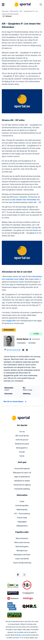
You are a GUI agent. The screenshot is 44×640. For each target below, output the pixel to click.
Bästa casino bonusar (22, 542)
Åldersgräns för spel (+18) (22, 473)
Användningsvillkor (22, 505)
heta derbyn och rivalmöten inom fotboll (22, 278)
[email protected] (13, 350)
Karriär (22, 456)
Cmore (35, 230)
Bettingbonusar (22, 551)
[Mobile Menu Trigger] (3, 4)
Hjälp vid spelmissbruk (22, 477)
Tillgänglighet (22, 522)
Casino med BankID (22, 559)
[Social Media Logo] (18, 575)
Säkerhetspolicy (22, 510)
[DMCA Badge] (14, 585)
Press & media (22, 518)
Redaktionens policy (22, 444)
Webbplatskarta (22, 526)
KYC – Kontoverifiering (22, 514)
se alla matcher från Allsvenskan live (25, 199)
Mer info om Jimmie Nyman (13, 401)
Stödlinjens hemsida (21, 635)
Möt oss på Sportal (22, 436)
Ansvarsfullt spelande (22, 469)
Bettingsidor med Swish (22, 555)
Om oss (22, 432)
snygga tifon (11, 320)
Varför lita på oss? (22, 440)
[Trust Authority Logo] (14, 593)
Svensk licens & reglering (22, 485)
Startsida (5, 11)
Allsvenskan (14, 11)
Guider (22, 501)
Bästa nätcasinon (22, 538)
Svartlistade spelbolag (22, 489)
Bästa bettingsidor (22, 546)
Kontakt (22, 452)
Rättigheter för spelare (22, 481)
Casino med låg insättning (22, 563)
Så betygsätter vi (22, 448)
